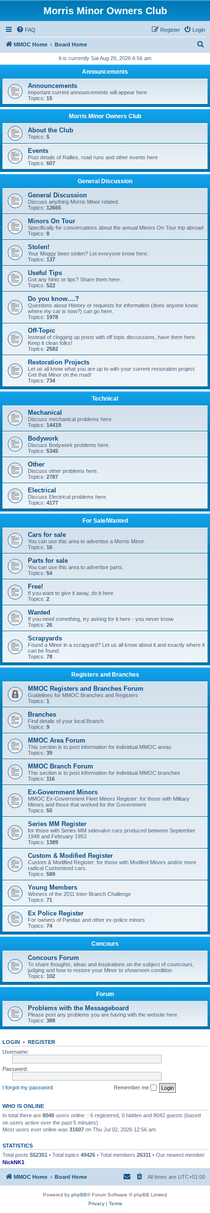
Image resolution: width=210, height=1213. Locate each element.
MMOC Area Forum (56, 740)
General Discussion (105, 181)
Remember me (132, 1087)
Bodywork (43, 438)
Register (41, 1042)
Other (36, 464)
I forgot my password (27, 1087)
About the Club (50, 130)
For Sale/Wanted (105, 520)
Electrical (42, 490)
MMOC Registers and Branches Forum (86, 688)
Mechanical (45, 412)
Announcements (105, 71)
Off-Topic (41, 330)
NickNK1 (13, 1162)
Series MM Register (57, 824)
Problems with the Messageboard (78, 1008)
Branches (42, 714)
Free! (35, 586)
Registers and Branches (105, 674)
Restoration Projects (58, 362)
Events (38, 150)
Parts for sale (48, 560)
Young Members (52, 887)
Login (11, 1042)
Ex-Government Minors (63, 792)
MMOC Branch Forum (60, 766)
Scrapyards (45, 638)
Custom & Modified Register (70, 855)
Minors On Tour (51, 221)
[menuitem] (26, 30)
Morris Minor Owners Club (105, 116)
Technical (105, 398)
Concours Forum (53, 957)
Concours (105, 943)
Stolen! (38, 247)
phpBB (79, 1194)
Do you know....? (53, 298)
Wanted (39, 612)
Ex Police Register (56, 913)
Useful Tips (45, 273)
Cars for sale (47, 534)
